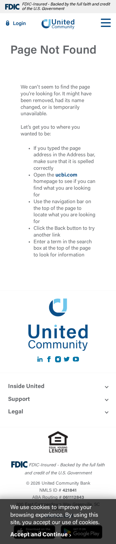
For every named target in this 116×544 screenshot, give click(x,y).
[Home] (58, 23)
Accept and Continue (39, 535)
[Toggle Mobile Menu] (106, 23)
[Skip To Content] (9, 2)
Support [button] (19, 399)
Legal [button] (15, 412)
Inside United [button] (26, 387)
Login (19, 23)
